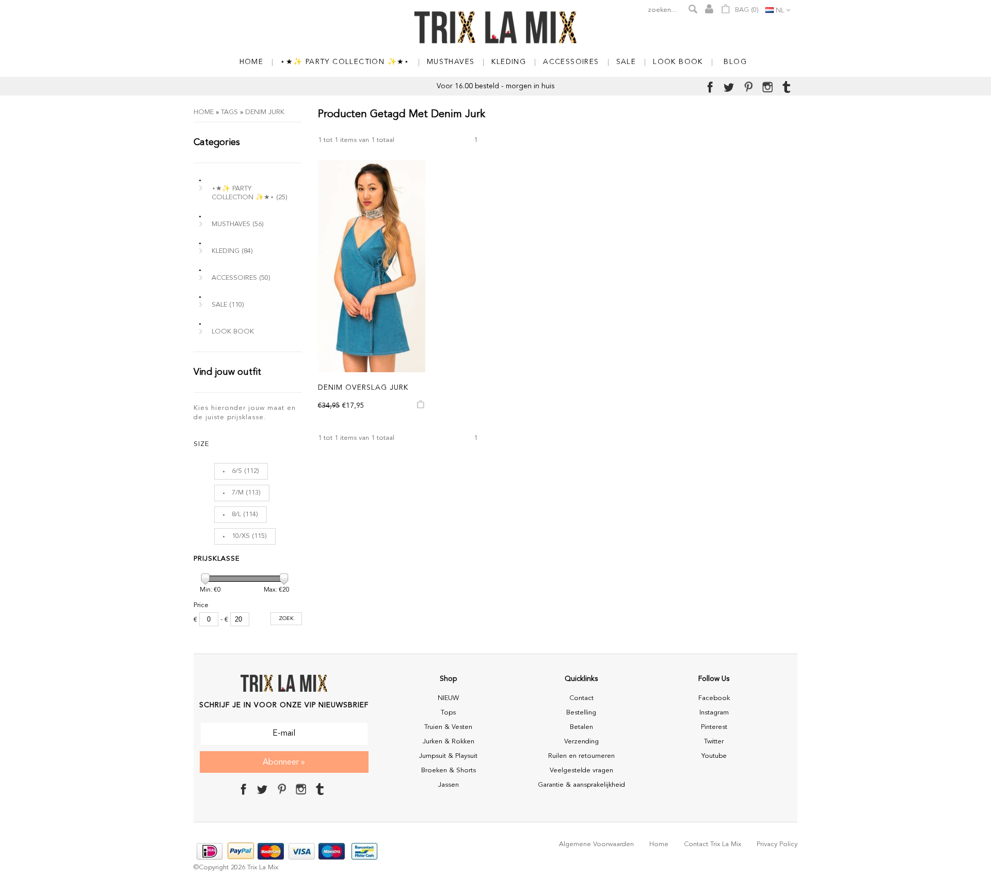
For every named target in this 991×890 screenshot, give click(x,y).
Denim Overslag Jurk (363, 387)
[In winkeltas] (421, 407)
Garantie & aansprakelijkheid (581, 785)
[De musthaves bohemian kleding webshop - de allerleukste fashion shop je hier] (495, 28)
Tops (448, 712)
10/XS (241, 536)
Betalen (581, 727)
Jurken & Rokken (448, 741)
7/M (238, 492)
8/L (236, 514)
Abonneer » (284, 762)
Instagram (714, 712)
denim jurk (264, 112)
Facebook (714, 698)
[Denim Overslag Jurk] (372, 266)
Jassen (448, 785)
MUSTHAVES (238, 224)
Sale (228, 304)
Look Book (233, 331)
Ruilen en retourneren (581, 756)
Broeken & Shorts (448, 770)
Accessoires (241, 278)
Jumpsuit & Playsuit (448, 756)
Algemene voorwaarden (596, 844)
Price (201, 605)
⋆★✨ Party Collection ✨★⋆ (249, 193)
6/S (237, 471)
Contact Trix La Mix (712, 844)
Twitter (714, 741)
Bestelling (581, 712)
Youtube (714, 756)
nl (780, 10)
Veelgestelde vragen (581, 770)
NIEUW (448, 698)
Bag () (746, 10)
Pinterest (714, 727)
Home (204, 112)
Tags (229, 112)
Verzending (581, 741)
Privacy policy (777, 844)
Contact (581, 698)
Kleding (232, 251)
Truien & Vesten (448, 727)
